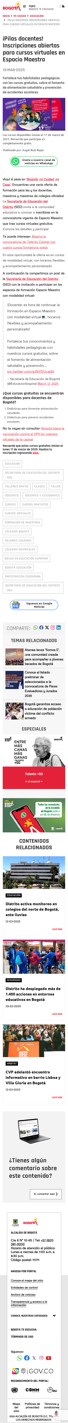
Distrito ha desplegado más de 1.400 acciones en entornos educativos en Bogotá (33, 994)
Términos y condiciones (51, 1405)
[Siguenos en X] (34, 1358)
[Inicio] (12, 6)
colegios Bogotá (17, 531)
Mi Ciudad (20, 16)
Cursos (10, 504)
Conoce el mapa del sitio (27, 1280)
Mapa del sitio (16, 1407)
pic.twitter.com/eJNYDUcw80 (30, 371)
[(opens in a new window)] (53, 628)
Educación (37, 16)
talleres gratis (16, 486)
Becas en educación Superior (26, 558)
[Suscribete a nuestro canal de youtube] (48, 1358)
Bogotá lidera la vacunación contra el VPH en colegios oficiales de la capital (33, 433)
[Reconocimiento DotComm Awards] (32, 1389)
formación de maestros (22, 522)
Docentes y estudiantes (42, 495)
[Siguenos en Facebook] (19, 1358)
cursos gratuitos (35, 504)
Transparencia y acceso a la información (29, 1303)
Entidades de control (24, 1287)
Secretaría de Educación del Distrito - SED (32, 475)
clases (39, 486)
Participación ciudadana (23, 576)
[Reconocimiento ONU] (14, 1389)
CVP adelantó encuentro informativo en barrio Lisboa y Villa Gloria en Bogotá (33, 1077)
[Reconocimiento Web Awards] (51, 1389)
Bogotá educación (18, 567)
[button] (35, 628)
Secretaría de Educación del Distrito (32, 279)
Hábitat (12, 1063)
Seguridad (13, 980)
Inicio (6, 16)
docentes (12, 495)
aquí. (36, 453)
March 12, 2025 (48, 383)
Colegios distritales (20, 549)
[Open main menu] (24, 6)
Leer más (57, 929)
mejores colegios (18, 540)
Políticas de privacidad (32, 1405)
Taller (56, 486)
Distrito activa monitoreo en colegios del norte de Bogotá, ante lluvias (32, 909)
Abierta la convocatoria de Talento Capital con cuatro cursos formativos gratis (29, 241)
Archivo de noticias (23, 1294)
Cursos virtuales (18, 513)
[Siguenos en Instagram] (41, 1358)
